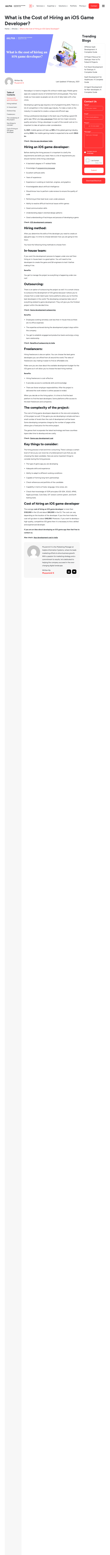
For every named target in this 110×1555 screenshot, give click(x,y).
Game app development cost (41, 438)
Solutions (62, 6)
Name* (86, 105)
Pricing (82, 6)
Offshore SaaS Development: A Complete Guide (90, 49)
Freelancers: (11, 114)
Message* (87, 132)
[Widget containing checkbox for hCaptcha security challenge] (93, 160)
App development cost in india (46, 537)
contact (94, 6)
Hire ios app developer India (41, 141)
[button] (103, 6)
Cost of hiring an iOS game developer (12, 130)
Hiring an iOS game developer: (12, 99)
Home (7, 29)
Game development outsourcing (43, 310)
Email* (86, 114)
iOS (25, 237)
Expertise (50, 6)
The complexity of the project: (13, 119)
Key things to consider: (11, 124)
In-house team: (12, 107)
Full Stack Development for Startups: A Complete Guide (93, 69)
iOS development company (41, 222)
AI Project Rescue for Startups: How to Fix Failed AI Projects (92, 59)
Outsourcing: (11, 111)
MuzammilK (19, 83)
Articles (15, 29)
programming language (46, 168)
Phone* (86, 123)
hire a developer (46, 119)
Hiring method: (12, 104)
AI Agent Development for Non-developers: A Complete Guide (93, 89)
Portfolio (73, 6)
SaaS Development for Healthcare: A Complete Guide (93, 79)
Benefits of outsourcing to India (42, 343)
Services (39, 6)
